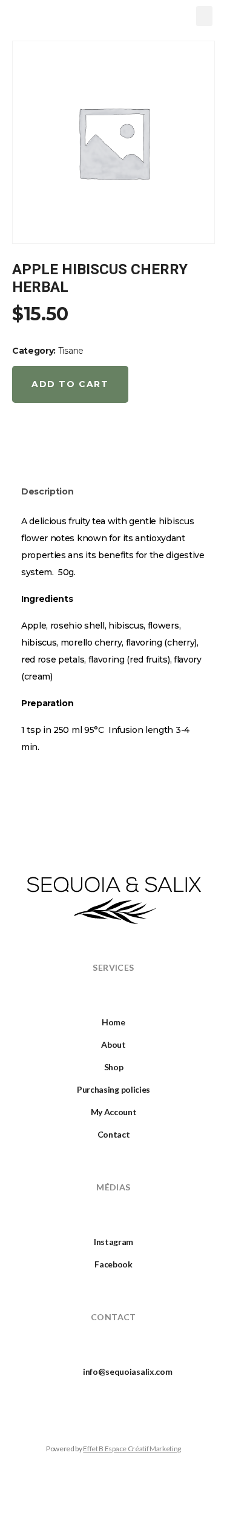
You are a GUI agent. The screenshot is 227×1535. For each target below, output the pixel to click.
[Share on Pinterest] (78, 443)
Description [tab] (47, 491)
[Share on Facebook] (23, 443)
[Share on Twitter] (51, 443)
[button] (204, 16)
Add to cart (70, 384)
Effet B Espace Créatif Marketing (132, 1448)
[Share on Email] (106, 443)
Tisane (71, 350)
